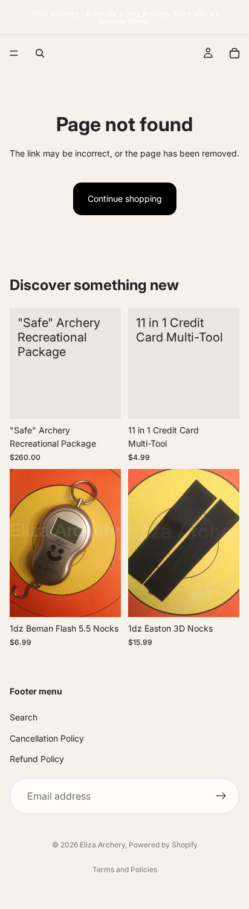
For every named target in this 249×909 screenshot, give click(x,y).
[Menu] (14, 53)
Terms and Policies (124, 869)
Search (23, 717)
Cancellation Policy (47, 738)
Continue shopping (125, 198)
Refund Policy (37, 759)
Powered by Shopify (163, 844)
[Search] (40, 53)
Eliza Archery (102, 844)
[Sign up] (221, 796)
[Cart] (234, 53)
